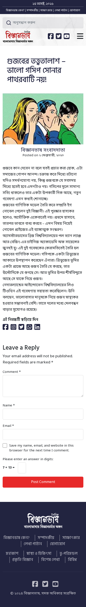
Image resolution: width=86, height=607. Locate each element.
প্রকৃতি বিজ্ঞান (22, 560)
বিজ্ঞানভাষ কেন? (15, 10)
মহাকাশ (12, 554)
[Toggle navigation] (80, 36)
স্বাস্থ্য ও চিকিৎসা (38, 554)
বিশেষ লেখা (50, 560)
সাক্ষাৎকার (46, 10)
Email (8, 426)
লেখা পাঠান (61, 10)
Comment (12, 372)
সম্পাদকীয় (32, 10)
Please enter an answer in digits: (28, 459)
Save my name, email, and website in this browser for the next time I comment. (41, 448)
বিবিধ (72, 560)
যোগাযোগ (75, 10)
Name (9, 405)
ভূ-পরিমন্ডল (69, 554)
